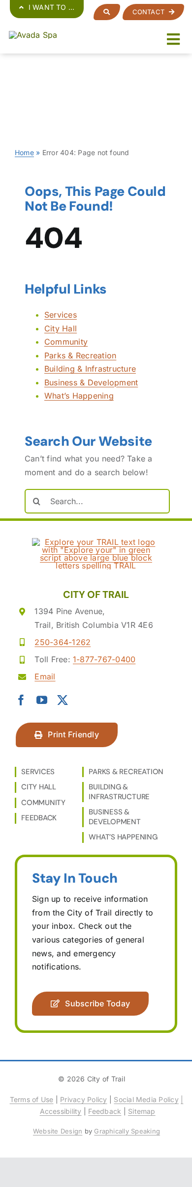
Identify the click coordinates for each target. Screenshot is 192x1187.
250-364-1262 (62, 642)
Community (66, 342)
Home (24, 152)
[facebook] (21, 700)
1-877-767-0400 (104, 659)
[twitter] (62, 700)
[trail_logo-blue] (33, 35)
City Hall (60, 328)
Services (60, 315)
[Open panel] (107, 12)
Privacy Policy (83, 1099)
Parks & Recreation (80, 355)
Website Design (57, 1131)
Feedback (104, 1111)
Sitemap (142, 1111)
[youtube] (41, 700)
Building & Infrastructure (90, 369)
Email (44, 676)
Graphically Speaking (127, 1131)
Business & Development (91, 382)
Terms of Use (32, 1099)
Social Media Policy (146, 1099)
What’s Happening (79, 396)
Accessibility (61, 1111)
